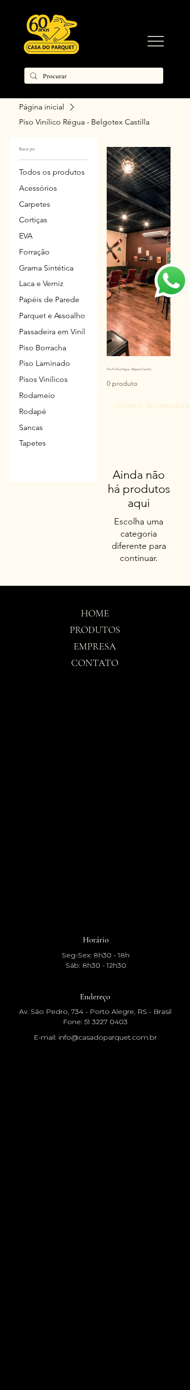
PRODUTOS (95, 630)
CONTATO (94, 663)
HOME (95, 613)
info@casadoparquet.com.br (107, 1037)
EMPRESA (95, 646)
